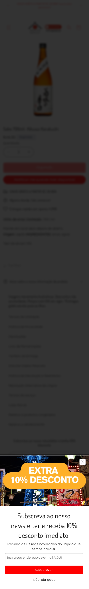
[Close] (82, 462)
